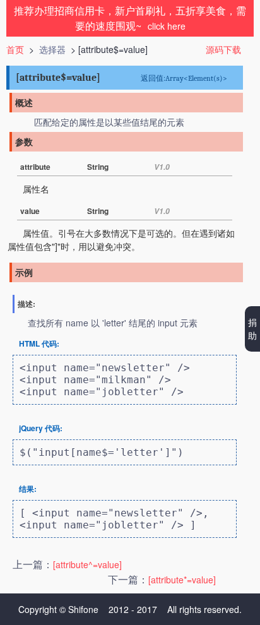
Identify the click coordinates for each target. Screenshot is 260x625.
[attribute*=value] (182, 579)
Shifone (83, 609)
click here (167, 26)
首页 (15, 49)
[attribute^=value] (87, 564)
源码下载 (223, 49)
